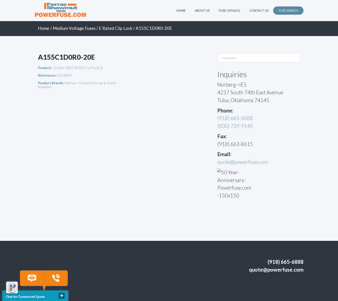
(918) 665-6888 (235, 118)
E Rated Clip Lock (115, 28)
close (62, 296)
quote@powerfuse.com (242, 162)
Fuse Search (288, 10)
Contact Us (259, 10)
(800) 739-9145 (235, 126)
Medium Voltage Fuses (74, 28)
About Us (202, 10)
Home (181, 10)
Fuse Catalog (229, 10)
